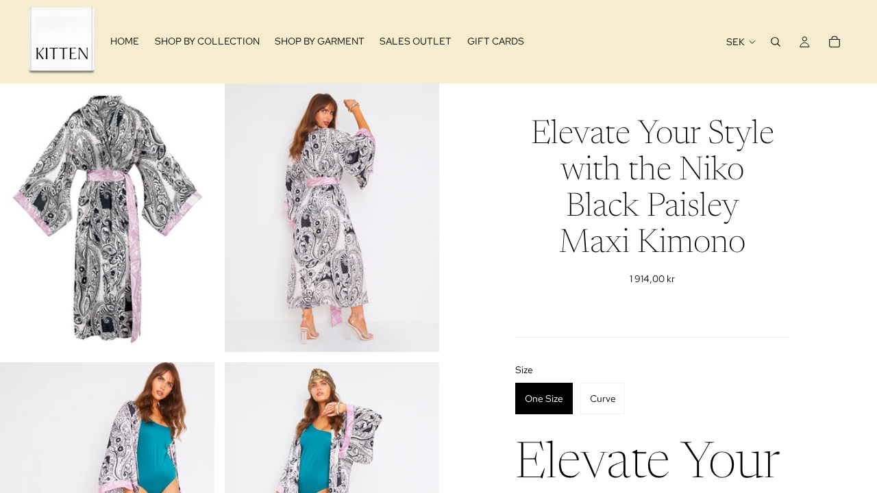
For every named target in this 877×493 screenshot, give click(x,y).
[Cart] (834, 42)
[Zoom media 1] (107, 217)
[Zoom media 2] (332, 217)
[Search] (776, 42)
